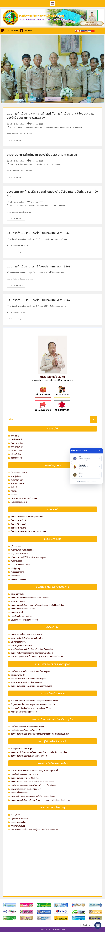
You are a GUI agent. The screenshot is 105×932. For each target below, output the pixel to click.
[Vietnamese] (93, 30)
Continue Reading (17, 139)
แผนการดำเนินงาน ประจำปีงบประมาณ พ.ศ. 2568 (39, 232)
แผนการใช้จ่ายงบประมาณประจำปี (56, 127)
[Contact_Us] (97, 925)
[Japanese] (79, 30)
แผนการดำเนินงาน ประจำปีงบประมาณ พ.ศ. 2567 (39, 299)
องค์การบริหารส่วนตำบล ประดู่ (20, 239)
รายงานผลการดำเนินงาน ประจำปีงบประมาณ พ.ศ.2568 (42, 154)
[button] (52, 3)
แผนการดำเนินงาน (16, 127)
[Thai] (89, 30)
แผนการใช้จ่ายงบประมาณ (33, 127)
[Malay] (86, 30)
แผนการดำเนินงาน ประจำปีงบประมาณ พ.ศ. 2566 (38, 266)
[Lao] (83, 30)
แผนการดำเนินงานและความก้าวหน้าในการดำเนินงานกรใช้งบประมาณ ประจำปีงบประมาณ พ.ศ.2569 (51, 115)
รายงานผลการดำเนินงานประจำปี (21, 164)
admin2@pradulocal (17, 123)
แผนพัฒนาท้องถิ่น (76, 127)
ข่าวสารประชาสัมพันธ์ (17, 205)
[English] (76, 30)
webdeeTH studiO (59, 929)
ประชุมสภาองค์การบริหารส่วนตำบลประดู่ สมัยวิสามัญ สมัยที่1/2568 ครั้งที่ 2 (52, 193)
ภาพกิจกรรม (31, 205)
